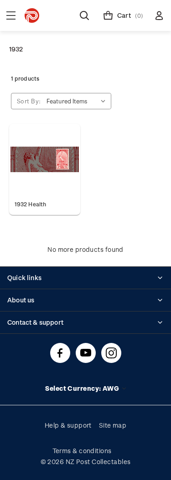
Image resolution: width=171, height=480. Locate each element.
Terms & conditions (82, 450)
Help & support (68, 425)
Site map (113, 425)
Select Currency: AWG (82, 388)
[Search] (84, 15)
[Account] (159, 15)
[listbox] (78, 101)
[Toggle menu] (11, 15)
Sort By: (29, 100)
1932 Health (30, 204)
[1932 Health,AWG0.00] (44, 159)
